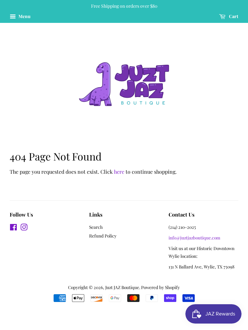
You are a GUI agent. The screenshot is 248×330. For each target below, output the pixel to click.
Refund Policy (103, 235)
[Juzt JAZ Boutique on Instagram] (23, 228)
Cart (233, 16)
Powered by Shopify (160, 287)
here (119, 171)
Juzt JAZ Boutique (122, 287)
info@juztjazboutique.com (194, 237)
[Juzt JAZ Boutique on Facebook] (13, 228)
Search (96, 227)
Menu (23, 16)
